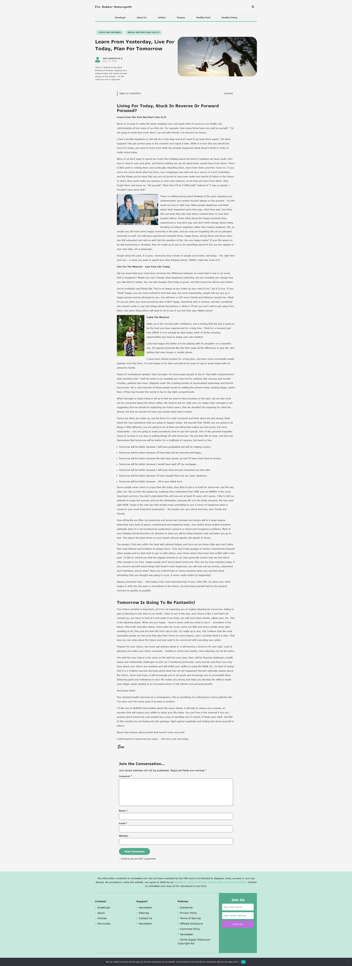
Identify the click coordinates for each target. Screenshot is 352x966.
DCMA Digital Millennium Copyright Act (194, 941)
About (101, 912)
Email (123, 823)
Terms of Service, (197, 882)
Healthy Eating (229, 17)
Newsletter (145, 907)
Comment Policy (190, 928)
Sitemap (144, 912)
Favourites (103, 923)
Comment (125, 776)
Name (123, 810)
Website (123, 836)
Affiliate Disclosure (191, 923)
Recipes (181, 17)
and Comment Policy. (235, 882)
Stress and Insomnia (110, 32)
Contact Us (145, 918)
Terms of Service (190, 918)
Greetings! (120, 17)
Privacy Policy (215, 882)
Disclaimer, (181, 882)
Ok (243, 962)
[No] (348, 962)
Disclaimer (186, 907)
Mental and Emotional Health (143, 32)
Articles (162, 17)
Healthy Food (203, 17)
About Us (142, 17)
